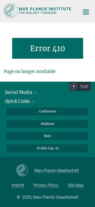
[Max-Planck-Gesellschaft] (25, 171)
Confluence (47, 111)
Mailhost (47, 124)
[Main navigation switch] (86, 12)
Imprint (17, 185)
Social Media (19, 92)
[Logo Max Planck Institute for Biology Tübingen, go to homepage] (38, 11)
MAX (47, 136)
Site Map (76, 185)
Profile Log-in (48, 148)
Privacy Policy (46, 185)
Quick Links (18, 101)
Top (84, 86)
